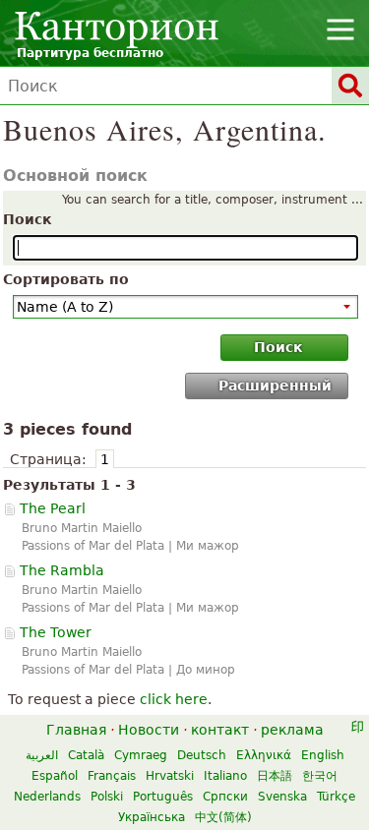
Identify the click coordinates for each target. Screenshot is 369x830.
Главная (76, 730)
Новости (148, 730)
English (322, 755)
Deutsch (201, 755)
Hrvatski (170, 776)
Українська (151, 817)
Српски (225, 796)
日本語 (274, 776)
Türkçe (336, 796)
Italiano (225, 776)
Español (54, 776)
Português (163, 796)
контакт (220, 730)
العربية (42, 755)
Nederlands (47, 796)
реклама (292, 730)
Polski (107, 796)
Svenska (282, 796)
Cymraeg (140, 755)
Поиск (27, 219)
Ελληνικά (263, 755)
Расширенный (275, 385)
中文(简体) (223, 817)
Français (112, 776)
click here (174, 699)
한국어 (320, 776)
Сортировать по (66, 279)
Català (86, 755)
